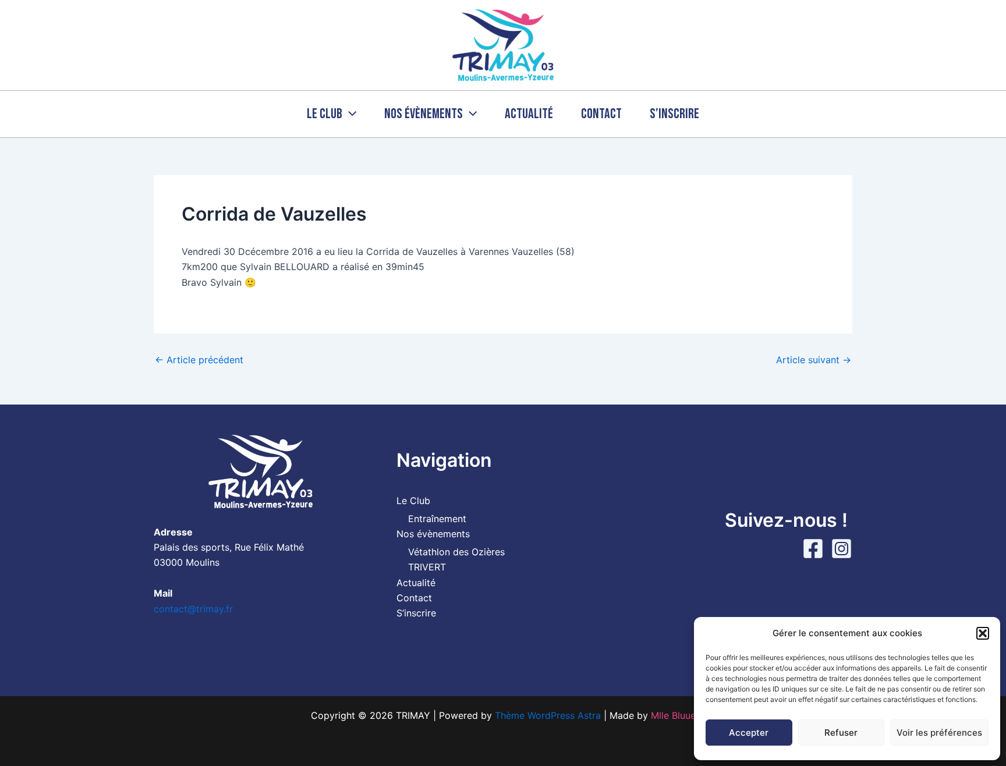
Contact (601, 113)
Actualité (529, 113)
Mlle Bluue (673, 715)
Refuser (841, 732)
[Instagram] (841, 548)
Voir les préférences (939, 732)
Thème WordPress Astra (548, 715)
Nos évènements (423, 113)
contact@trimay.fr (193, 609)
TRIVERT (427, 567)
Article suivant (813, 359)
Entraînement (437, 518)
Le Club (324, 113)
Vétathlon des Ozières (456, 552)
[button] (983, 633)
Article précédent (199, 359)
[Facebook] (813, 548)
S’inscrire (674, 113)
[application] (349, 114)
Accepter (748, 732)
